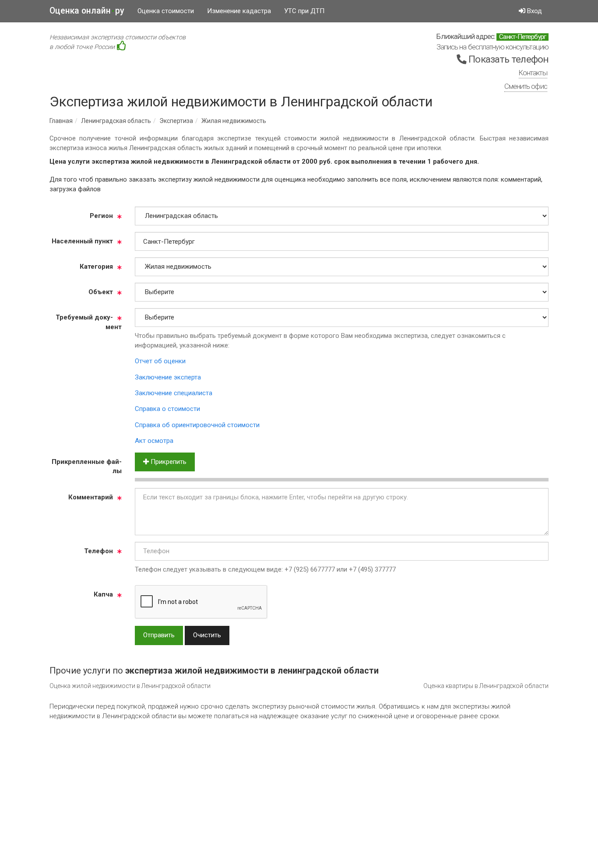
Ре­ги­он (101, 216)
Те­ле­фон (98, 551)
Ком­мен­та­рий (90, 497)
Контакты (533, 73)
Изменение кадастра (239, 11)
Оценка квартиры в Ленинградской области (486, 685)
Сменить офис (525, 86)
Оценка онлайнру (86, 11)
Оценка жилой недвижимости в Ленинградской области (130, 685)
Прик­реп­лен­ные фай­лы (87, 466)
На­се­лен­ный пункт (82, 241)
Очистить (207, 635)
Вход (533, 11)
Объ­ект (100, 292)
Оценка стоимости (165, 11)
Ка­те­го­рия (96, 266)
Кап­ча (103, 594)
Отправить (159, 635)
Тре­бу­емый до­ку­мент (89, 321)
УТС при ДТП (304, 11)
